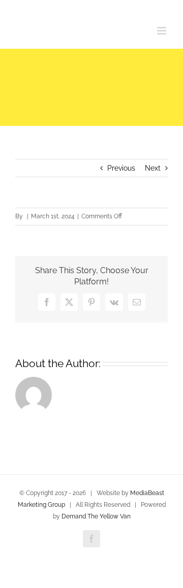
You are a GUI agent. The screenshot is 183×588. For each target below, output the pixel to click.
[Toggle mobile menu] (162, 30)
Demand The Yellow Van (96, 516)
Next (153, 168)
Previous (121, 168)
